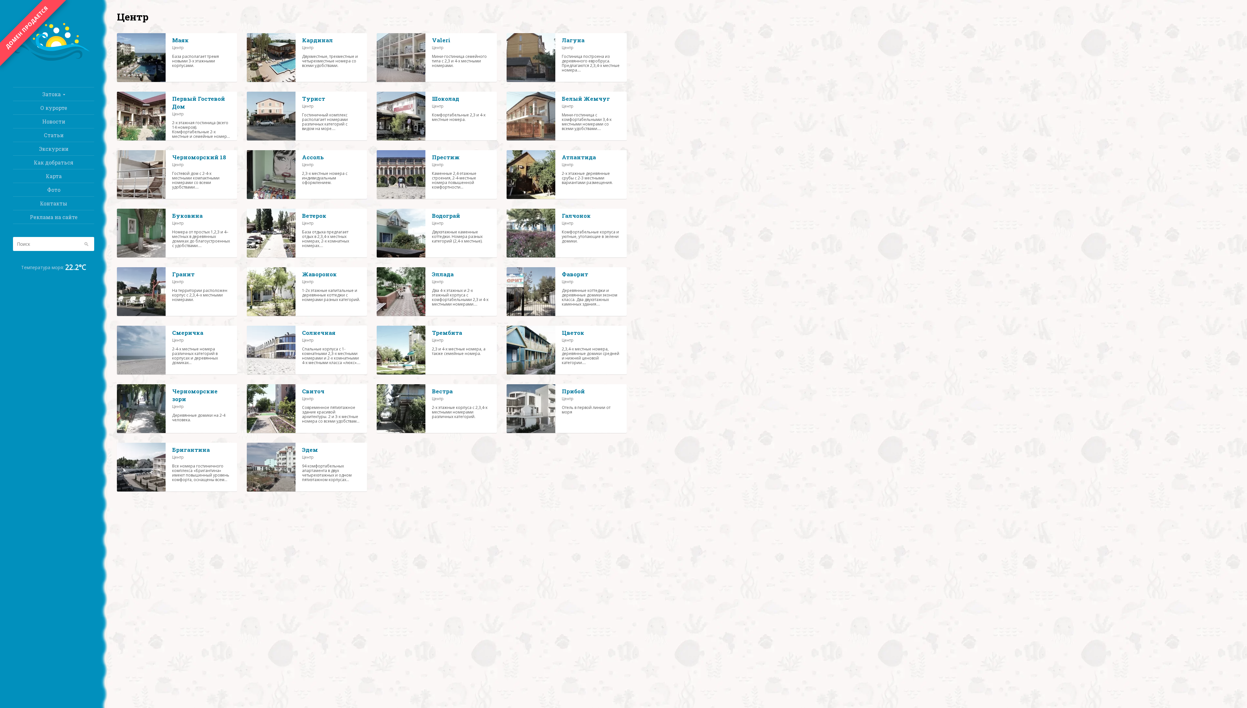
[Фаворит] (531, 291)
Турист (313, 98)
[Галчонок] (531, 233)
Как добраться (53, 162)
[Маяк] (141, 57)
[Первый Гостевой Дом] (141, 116)
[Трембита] (401, 350)
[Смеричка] (141, 350)
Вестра (442, 391)
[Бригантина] (141, 467)
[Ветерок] (271, 233)
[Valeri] (401, 57)
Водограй (446, 215)
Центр (178, 47)
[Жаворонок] (271, 291)
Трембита (447, 332)
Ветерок (314, 215)
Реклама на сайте (54, 217)
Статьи (54, 135)
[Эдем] (271, 467)
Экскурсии (54, 148)
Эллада (443, 274)
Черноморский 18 (199, 157)
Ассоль (313, 157)
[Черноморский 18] (141, 174)
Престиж (446, 157)
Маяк (180, 40)
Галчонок (576, 215)
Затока (51, 94)
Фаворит (575, 274)
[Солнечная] (271, 350)
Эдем (310, 449)
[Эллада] (401, 291)
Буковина (187, 215)
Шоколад (445, 98)
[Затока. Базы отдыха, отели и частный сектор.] (53, 61)
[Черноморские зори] (141, 408)
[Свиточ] (271, 408)
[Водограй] (401, 233)
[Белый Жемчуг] (531, 116)
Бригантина (191, 449)
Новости (53, 121)
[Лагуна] (531, 57)
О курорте (53, 107)
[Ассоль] (271, 174)
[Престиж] (401, 174)
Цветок (573, 332)
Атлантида (579, 157)
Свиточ (313, 391)
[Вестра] (401, 408)
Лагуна (573, 40)
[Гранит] (141, 291)
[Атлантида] (531, 174)
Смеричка (187, 332)
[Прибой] (531, 408)
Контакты (53, 203)
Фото (53, 189)
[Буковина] (141, 233)
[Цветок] (531, 350)
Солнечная (318, 332)
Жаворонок (319, 274)
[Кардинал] (271, 57)
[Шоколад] (401, 116)
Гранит (183, 274)
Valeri (441, 40)
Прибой (573, 391)
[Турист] (271, 116)
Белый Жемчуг (586, 98)
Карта (54, 176)
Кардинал (317, 40)
